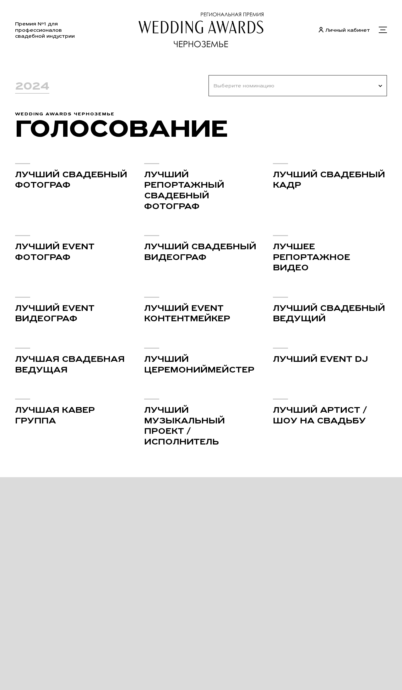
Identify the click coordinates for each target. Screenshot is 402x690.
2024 (32, 85)
